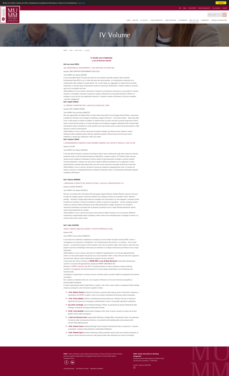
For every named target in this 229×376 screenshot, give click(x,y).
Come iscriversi (170, 20)
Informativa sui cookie (82, 368)
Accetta (221, 3)
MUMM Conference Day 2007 (81, 266)
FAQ (180, 8)
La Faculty (144, 20)
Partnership (182, 20)
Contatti (224, 8)
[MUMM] (10, 15)
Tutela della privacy (69, 368)
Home (128, 20)
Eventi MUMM (192, 8)
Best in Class (194, 20)
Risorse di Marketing (219, 20)
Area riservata (216, 8)
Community (205, 20)
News (184, 8)
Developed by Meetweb (96, 368)
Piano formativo (156, 20)
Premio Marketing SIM (204, 8)
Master (135, 20)
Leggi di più (81, 3)
